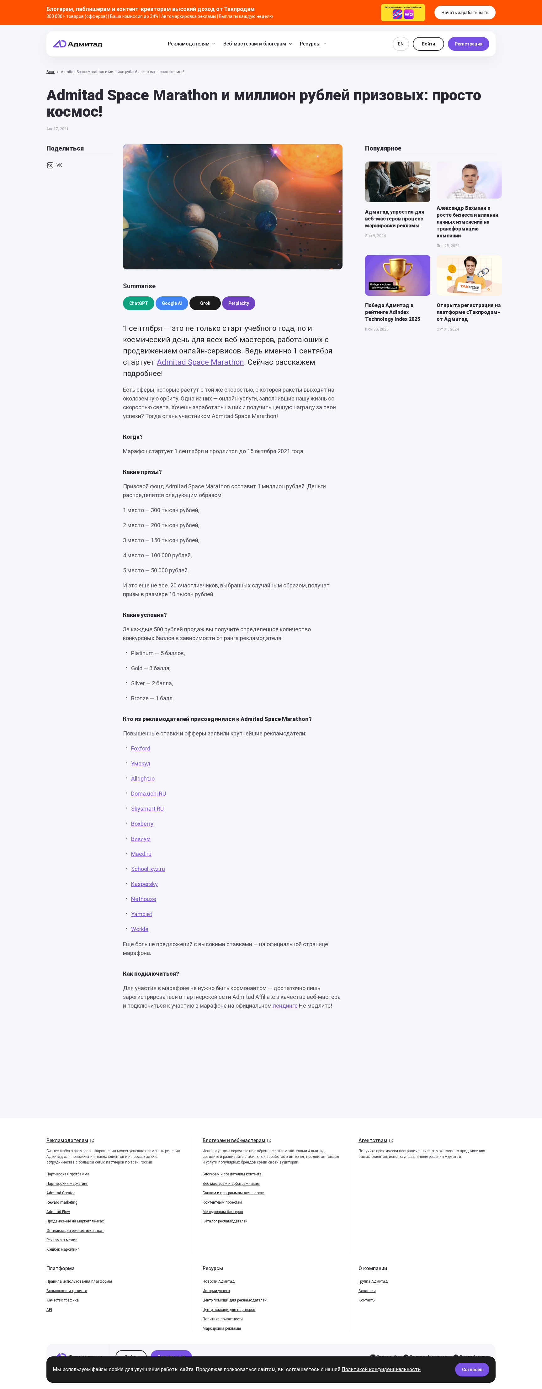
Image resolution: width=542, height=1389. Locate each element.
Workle (139, 929)
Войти (428, 43)
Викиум (141, 838)
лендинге (285, 1005)
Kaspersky (144, 884)
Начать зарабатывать (465, 12)
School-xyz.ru (148, 869)
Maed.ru (141, 854)
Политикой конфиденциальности (381, 1369)
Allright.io (143, 778)
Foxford (140, 748)
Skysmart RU (147, 808)
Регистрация (468, 43)
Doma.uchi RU (148, 793)
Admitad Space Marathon (200, 362)
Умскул (140, 763)
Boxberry (142, 823)
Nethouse (143, 899)
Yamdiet (141, 914)
